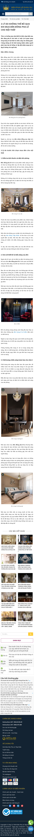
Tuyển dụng (6, 749)
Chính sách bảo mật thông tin (11, 803)
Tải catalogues (7, 774)
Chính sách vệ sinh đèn (9, 797)
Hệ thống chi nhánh (8, 755)
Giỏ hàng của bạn (8, 730)
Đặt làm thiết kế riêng (9, 771)
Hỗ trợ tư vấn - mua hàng (10, 733)
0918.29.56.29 (28, 2)
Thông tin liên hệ (7, 758)
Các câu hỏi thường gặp (9, 727)
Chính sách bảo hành (9, 794)
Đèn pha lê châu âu (13, 835)
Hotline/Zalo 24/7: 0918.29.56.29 (12, 722)
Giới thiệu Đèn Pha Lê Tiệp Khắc (12, 747)
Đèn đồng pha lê (6, 57)
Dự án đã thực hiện (8, 752)
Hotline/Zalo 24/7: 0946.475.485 (12, 724)
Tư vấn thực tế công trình (10, 769)
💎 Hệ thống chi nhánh (8, 2)
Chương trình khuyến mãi (10, 766)
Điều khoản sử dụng (8, 800)
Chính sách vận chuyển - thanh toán (13, 792)
